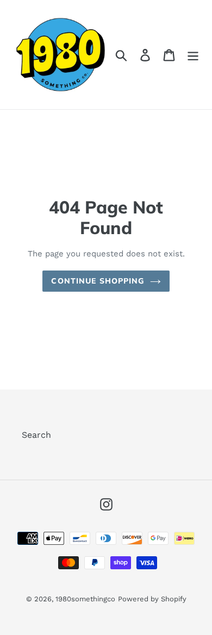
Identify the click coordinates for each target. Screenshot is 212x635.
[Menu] (193, 54)
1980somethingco (85, 599)
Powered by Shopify (152, 599)
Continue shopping (97, 281)
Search (36, 435)
